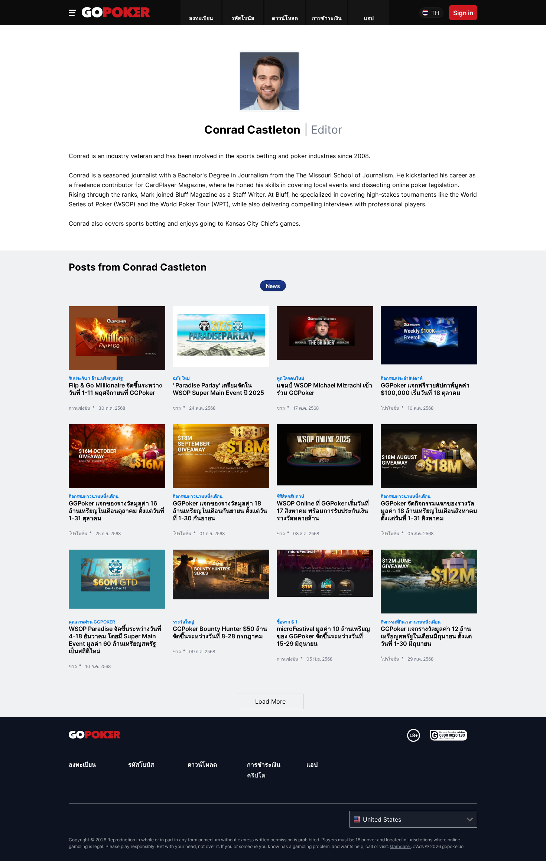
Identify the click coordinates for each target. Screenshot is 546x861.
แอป (312, 764)
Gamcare (400, 846)
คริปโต (256, 775)
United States (382, 819)
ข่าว (177, 408)
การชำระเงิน (263, 764)
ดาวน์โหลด (202, 764)
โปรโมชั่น (390, 408)
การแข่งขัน (79, 408)
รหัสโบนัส (141, 764)
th (435, 12)
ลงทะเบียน (82, 764)
